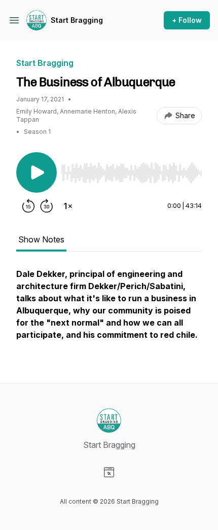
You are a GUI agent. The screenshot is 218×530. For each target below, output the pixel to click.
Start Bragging (77, 20)
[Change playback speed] (68, 206)
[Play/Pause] (36, 172)
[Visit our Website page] (109, 472)
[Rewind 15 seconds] (28, 206)
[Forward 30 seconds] (47, 206)
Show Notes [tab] (41, 239)
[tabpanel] (109, 309)
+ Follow (187, 20)
